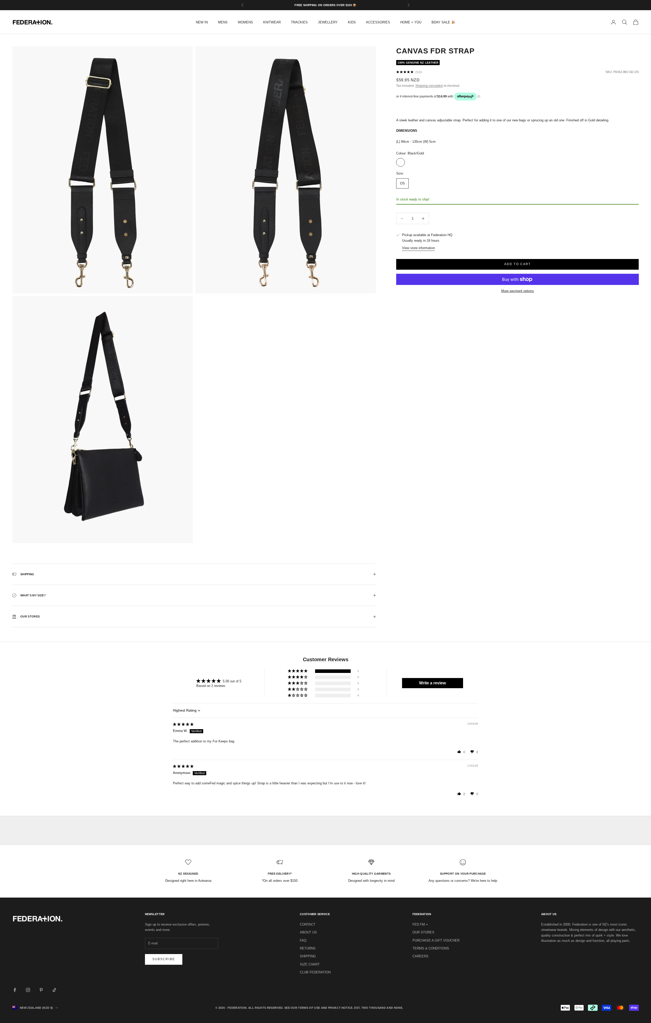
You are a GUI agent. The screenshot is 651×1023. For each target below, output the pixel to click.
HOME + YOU (410, 22)
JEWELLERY (328, 22)
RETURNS (308, 948)
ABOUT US (308, 932)
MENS (223, 22)
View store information (418, 248)
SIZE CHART (310, 964)
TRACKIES (299, 22)
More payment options (517, 291)
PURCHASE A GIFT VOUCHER (436, 940)
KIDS (352, 22)
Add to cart (517, 264)
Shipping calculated (429, 86)
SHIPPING (308, 956)
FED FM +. (420, 924)
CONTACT (307, 924)
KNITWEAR (272, 22)
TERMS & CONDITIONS (430, 948)
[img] (183, 724)
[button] (298, 671)
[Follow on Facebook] (14, 989)
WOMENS (245, 22)
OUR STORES (423, 932)
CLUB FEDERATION (315, 972)
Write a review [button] (432, 683)
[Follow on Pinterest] (41, 989)
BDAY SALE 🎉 (443, 22)
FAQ (303, 940)
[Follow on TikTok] (54, 989)
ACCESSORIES (378, 22)
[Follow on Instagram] (28, 989)
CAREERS (420, 956)
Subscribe (163, 959)
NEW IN (202, 22)
